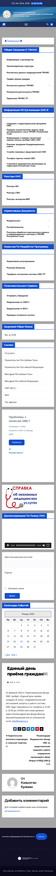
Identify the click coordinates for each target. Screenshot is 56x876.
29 (21, 647)
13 (8, 636)
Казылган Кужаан (28, 785)
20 (8, 641)
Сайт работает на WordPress (14, 871)
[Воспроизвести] (8, 545)
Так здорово (11, 402)
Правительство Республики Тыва (21, 360)
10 (34, 631)
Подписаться (13, 41)
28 (15, 647)
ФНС (7, 395)
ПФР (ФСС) (10, 388)
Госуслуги (9, 353)
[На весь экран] (48, 545)
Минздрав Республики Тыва (18, 374)
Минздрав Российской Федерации (21, 381)
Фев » (14, 655)
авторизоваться (12, 811)
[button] (47, 24)
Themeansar (48, 871)
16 (28, 636)
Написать (16, 442)
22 (21, 641)
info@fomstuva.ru (20, 721)
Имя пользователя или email (18, 557)
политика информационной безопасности (18, 837)
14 (15, 636)
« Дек (7, 655)
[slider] (26, 545)
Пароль (8, 573)
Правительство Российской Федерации (24, 367)
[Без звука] (43, 545)
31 (34, 647)
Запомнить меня (15, 588)
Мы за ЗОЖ (10, 335)
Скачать (41, 837)
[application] (28, 534)
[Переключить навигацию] (26, 24)
